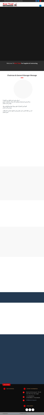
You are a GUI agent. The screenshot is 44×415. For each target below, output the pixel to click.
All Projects (39, 224)
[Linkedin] (33, 409)
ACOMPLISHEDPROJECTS (22, 299)
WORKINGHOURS (22, 302)
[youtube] (30, 409)
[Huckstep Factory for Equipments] (4, 277)
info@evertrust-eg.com (31, 400)
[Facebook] (26, 409)
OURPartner (22, 298)
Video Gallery (35, 252)
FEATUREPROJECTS (22, 301)
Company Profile (21, 68)
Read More (38, 163)
